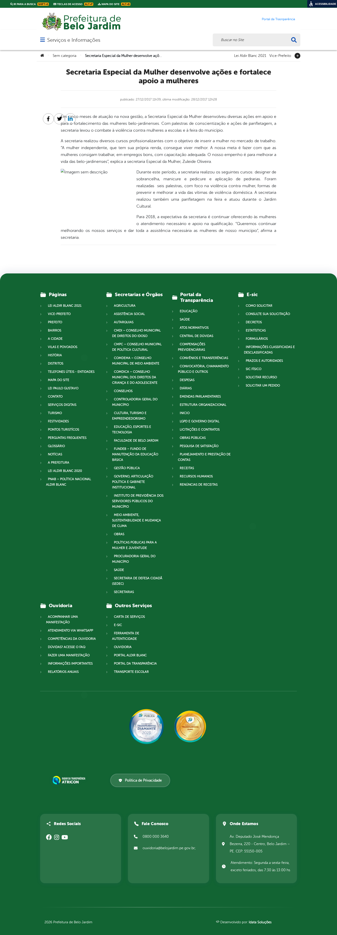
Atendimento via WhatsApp (70, 630)
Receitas (187, 468)
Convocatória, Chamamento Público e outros (203, 369)
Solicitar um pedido (263, 385)
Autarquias (123, 322)
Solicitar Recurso (261, 377)
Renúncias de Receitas (199, 484)
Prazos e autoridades (264, 360)
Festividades (58, 421)
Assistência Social (129, 314)
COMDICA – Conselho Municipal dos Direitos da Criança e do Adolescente (134, 377)
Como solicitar (259, 305)
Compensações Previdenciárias (191, 346)
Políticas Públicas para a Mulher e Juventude (134, 545)
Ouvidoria (123, 647)
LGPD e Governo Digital (199, 421)
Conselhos (123, 391)
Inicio (185, 413)
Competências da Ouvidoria (72, 638)
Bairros (54, 330)
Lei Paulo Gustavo (63, 388)
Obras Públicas (193, 438)
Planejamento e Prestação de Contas (204, 457)
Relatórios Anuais (63, 671)
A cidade (55, 338)
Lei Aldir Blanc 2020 (65, 471)
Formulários (257, 338)
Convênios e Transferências (204, 358)
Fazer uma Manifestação (69, 655)
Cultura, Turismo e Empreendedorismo (129, 415)
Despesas (187, 380)
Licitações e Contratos (200, 429)
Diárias (186, 388)
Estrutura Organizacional (203, 404)
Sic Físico (253, 369)
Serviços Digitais (62, 404)
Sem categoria (64, 56)
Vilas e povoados (62, 347)
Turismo (55, 413)
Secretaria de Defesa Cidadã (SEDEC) (137, 580)
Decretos (254, 322)
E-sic (118, 625)
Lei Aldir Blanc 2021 (250, 55)
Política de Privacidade (143, 780)
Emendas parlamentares (200, 396)
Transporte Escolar (131, 671)
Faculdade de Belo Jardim (136, 440)
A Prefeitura (58, 462)
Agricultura (124, 305)
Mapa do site (58, 380)
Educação (188, 311)
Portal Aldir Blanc (130, 655)
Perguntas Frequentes (67, 438)
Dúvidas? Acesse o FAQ (66, 647)
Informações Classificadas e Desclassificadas (269, 349)
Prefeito (55, 322)
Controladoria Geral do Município (134, 402)
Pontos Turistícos (63, 429)
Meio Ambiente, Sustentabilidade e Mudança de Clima (136, 520)
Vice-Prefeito (280, 55)
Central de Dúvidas (196, 336)
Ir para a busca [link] (30, 4)
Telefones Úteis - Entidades (71, 371)
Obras (119, 534)
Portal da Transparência (135, 663)
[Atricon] (69, 780)
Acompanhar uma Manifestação (62, 619)
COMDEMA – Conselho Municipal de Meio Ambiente (135, 360)
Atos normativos (194, 327)
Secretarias (124, 592)
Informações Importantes (70, 663)
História (55, 355)
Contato (55, 396)
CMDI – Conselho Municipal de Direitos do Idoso (136, 333)
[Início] (42, 55)
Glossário (56, 446)
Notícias (55, 454)
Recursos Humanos (196, 476)
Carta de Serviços (129, 616)
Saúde (119, 570)
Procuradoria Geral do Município (133, 558)
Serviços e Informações (73, 40)
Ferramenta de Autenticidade (125, 636)
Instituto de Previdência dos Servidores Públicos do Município (137, 501)
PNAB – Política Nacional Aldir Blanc (68, 481)
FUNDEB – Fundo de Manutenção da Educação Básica (135, 454)
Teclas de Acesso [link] (74, 4)
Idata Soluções (260, 922)
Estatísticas (256, 330)
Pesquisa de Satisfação (199, 446)
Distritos (55, 363)
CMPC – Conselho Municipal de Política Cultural (137, 346)
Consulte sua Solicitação (268, 314)
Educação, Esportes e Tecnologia (131, 429)
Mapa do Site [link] (115, 4)
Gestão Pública (127, 468)
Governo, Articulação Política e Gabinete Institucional (132, 482)
